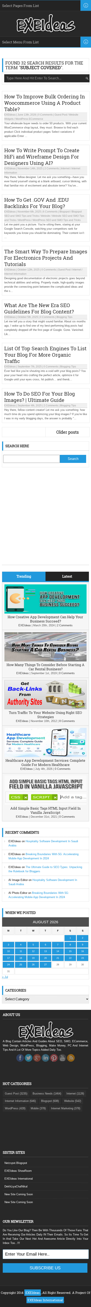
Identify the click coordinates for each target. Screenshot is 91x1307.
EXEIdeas (10, 114)
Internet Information (15, 273)
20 (45, 958)
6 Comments (50, 211)
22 (70, 958)
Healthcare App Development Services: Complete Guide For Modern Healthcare (45, 762)
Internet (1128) (75, 1093)
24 (8, 964)
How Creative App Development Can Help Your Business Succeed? (45, 619)
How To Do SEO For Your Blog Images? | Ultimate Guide (39, 396)
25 (20, 964)
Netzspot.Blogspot (15, 1163)
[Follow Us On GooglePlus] (37, 1062)
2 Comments (51, 168)
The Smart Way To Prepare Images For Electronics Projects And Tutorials (45, 258)
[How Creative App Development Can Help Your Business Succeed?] (45, 612)
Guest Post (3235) (16, 1093)
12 (33, 951)
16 (82, 951)
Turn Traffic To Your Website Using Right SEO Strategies (45, 714)
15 (70, 951)
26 (33, 964)
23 (82, 958)
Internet (65, 168)
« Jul (5, 977)
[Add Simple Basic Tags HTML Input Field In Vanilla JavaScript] (45, 804)
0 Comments (45, 114)
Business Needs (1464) (47, 1093)
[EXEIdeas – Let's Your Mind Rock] (45, 32)
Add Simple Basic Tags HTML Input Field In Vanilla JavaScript (45, 810)
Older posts (67, 432)
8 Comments (67, 721)
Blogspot (64, 211)
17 (8, 958)
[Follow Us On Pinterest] (54, 1062)
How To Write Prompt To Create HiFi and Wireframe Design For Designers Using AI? (41, 156)
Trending (24, 576)
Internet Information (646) (20, 1101)
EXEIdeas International (18, 1178)
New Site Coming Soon (18, 1194)
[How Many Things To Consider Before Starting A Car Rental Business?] (45, 660)
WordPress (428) (15, 1108)
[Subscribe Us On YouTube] (62, 1062)
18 (20, 958)
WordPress (24, 220)
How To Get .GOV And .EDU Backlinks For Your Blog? (36, 203)
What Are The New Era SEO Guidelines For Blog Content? (39, 308)
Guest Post (61, 114)
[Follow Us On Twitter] (28, 1062)
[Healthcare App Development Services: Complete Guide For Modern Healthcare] (45, 756)
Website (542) (72, 1101)
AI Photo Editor (17, 892)
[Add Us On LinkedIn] (45, 1062)
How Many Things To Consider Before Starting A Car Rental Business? (45, 666)
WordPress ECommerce (29, 118)
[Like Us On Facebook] (20, 1062)
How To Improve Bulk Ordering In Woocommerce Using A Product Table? (44, 103)
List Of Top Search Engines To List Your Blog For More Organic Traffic (45, 354)
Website (45, 215)
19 (33, 958)
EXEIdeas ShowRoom (18, 1170)
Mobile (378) (38, 1108)
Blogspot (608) (50, 1101)
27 (45, 964)
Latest (67, 576)
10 (8, 951)
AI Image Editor (18, 880)
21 (58, 958)
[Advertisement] (45, 519)
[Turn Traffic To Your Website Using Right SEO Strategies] (45, 708)
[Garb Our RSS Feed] (71, 1062)
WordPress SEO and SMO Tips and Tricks (57, 220)
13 (45, 951)
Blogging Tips (64, 317)
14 (58, 951)
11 (21, 951)
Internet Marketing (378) (65, 1108)
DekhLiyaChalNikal (16, 1186)
